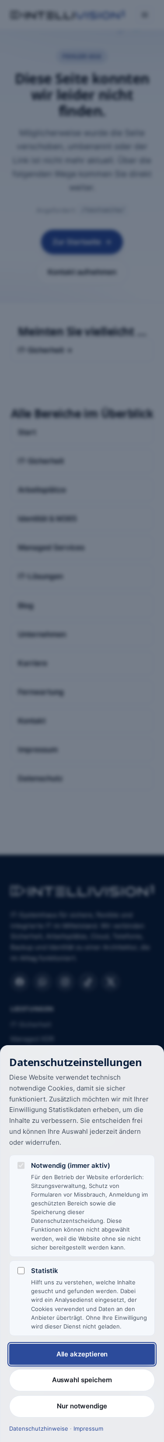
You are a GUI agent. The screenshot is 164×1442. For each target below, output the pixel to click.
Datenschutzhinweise (38, 1428)
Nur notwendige (82, 1406)
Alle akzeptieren (82, 1354)
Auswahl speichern (82, 1380)
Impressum (88, 1428)
